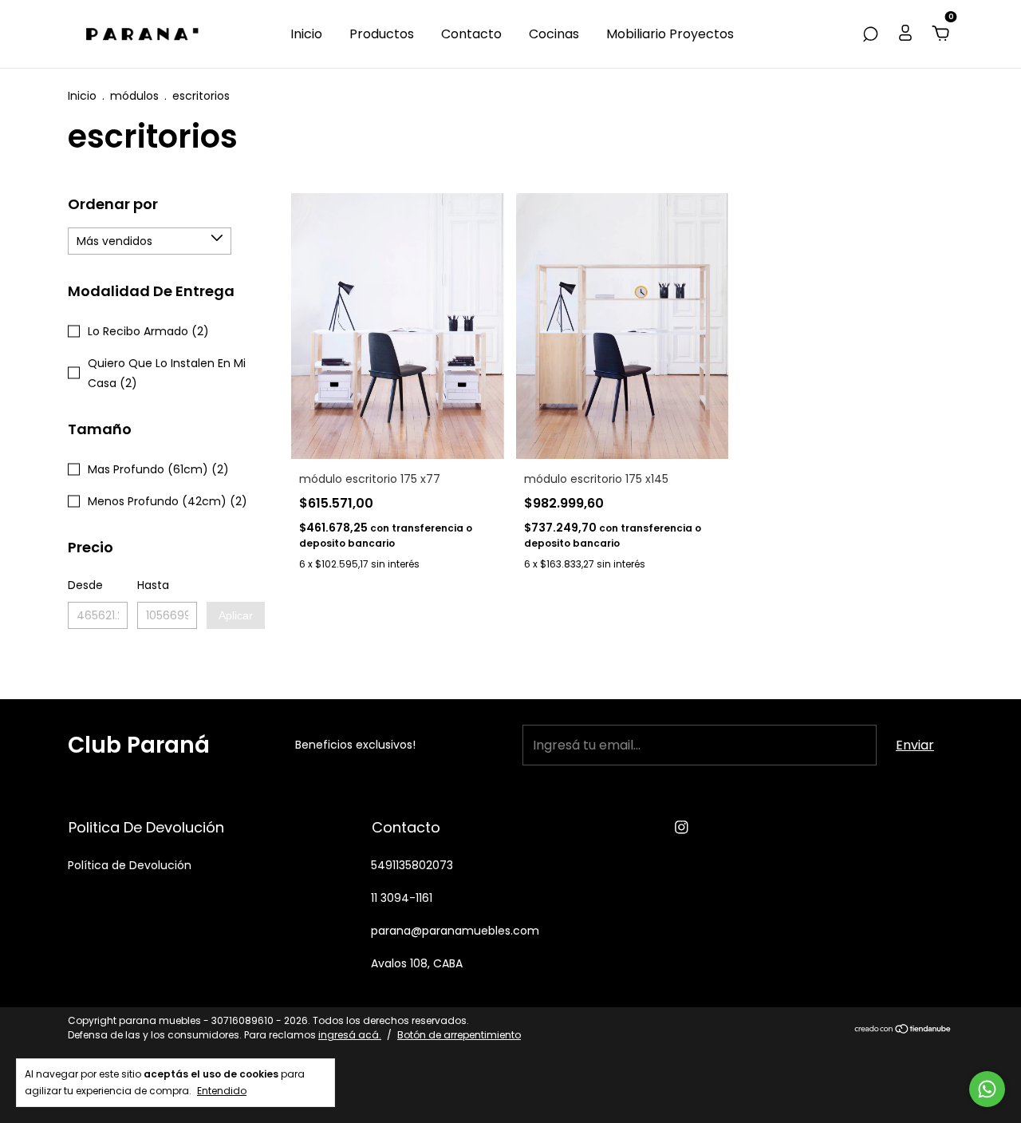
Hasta (153, 585)
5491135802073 (412, 865)
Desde (85, 585)
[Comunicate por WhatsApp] (987, 1089)
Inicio (306, 34)
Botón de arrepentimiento (459, 1035)
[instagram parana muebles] (681, 827)
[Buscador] (870, 34)
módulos (134, 96)
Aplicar (236, 615)
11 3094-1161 (401, 898)
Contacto (471, 34)
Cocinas (554, 34)
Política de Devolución (129, 865)
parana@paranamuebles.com (455, 931)
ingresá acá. (349, 1035)
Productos (381, 34)
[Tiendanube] (903, 1030)
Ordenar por (113, 204)
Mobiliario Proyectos (670, 34)
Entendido (221, 1090)
